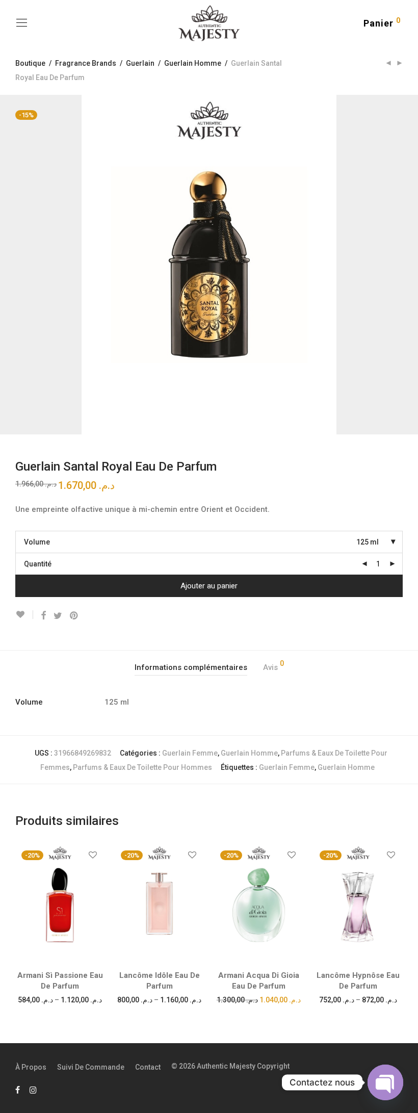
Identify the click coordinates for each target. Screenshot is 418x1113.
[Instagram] (33, 1089)
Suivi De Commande (90, 1067)
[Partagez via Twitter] (58, 616)
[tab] (190, 668)
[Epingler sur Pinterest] (74, 616)
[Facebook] (17, 1089)
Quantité (37, 564)
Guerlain (140, 63)
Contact (148, 1067)
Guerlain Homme (192, 63)
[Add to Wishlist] (24, 614)
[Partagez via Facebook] (43, 616)
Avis (273, 666)
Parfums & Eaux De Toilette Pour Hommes (142, 767)
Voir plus (60, 999)
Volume (37, 542)
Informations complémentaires (191, 667)
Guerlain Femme (190, 753)
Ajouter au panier (209, 585)
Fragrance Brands (85, 63)
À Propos (30, 1067)
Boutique (30, 63)
